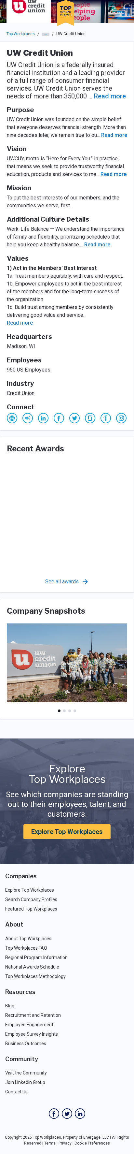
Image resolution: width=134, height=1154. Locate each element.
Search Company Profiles (31, 899)
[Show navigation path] (45, 34)
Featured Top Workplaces (31, 909)
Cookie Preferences (92, 1143)
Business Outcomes (25, 1043)
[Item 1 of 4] (59, 710)
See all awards (62, 581)
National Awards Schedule (32, 967)
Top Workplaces (21, 34)
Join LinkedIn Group (25, 1082)
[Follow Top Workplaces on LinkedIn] (80, 1113)
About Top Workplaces (28, 938)
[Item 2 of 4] (64, 710)
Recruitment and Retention (33, 1015)
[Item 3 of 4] (69, 710)
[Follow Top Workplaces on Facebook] (54, 1113)
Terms (50, 1143)
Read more (110, 96)
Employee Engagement (29, 1024)
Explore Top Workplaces (67, 832)
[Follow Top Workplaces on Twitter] (67, 1113)
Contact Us (16, 1091)
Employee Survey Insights (31, 1034)
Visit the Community (26, 1072)
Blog (9, 1005)
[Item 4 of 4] (75, 710)
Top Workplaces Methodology (35, 976)
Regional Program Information (36, 957)
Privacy (65, 1143)
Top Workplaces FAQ (26, 948)
